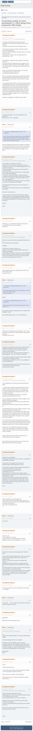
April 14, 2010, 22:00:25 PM (7, 344)
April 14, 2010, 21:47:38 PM (8, 328)
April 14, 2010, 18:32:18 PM (7, 126)
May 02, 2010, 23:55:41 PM (7, 689)
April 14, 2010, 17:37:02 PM (7, 111)
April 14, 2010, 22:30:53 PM (7, 378)
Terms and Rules (15, 727)
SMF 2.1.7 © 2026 (13, 728)
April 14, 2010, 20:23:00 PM (7, 220)
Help (10, 727)
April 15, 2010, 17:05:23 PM (7, 454)
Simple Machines (20, 728)
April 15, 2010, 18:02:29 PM (7, 533)
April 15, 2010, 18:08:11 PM (7, 549)
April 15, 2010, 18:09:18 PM (7, 585)
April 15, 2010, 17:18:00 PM (7, 518)
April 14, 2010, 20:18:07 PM (7, 159)
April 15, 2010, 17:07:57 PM (7, 496)
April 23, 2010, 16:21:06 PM (7, 661)
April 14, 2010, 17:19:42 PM (7, 37)
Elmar (4, 124)
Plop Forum (5, 6)
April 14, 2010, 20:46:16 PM (8, 235)
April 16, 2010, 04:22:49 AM (7, 614)
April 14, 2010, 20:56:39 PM (7, 282)
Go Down (3, 31)
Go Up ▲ (21, 727)
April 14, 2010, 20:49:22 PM (7, 267)
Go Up (2, 721)
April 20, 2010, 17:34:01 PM (7, 629)
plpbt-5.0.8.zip (12, 93)
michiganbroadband (8, 35)
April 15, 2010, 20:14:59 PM (7, 600)
